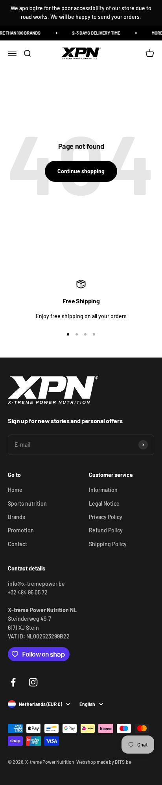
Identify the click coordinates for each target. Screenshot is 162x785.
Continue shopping (81, 171)
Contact (17, 544)
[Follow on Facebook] (13, 682)
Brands (16, 517)
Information (103, 489)
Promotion (21, 530)
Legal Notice (104, 503)
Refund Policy (106, 530)
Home (15, 489)
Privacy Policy (105, 517)
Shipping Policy (108, 544)
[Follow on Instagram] (33, 682)
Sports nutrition (27, 503)
